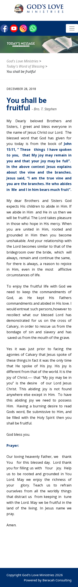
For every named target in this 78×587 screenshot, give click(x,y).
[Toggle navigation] (72, 28)
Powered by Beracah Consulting (48, 580)
